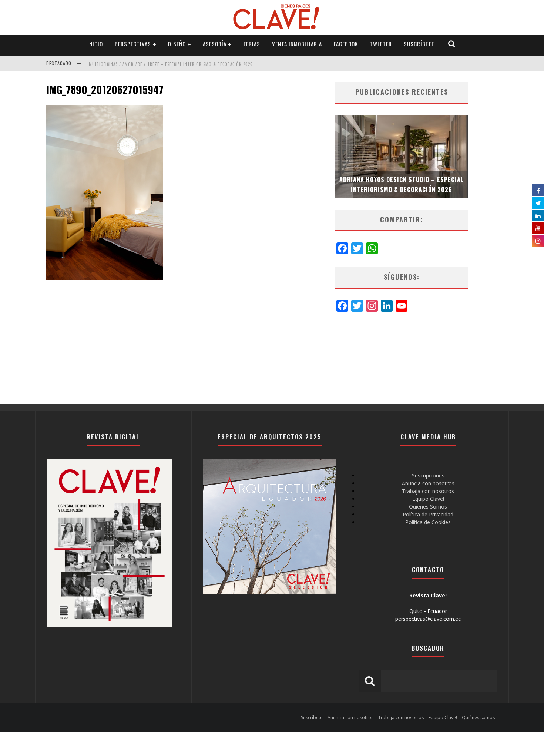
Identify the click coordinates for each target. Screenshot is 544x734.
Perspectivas (133, 44)
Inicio (95, 44)
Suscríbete (419, 44)
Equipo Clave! (428, 498)
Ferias (252, 44)
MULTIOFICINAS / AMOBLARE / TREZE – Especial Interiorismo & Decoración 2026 (171, 64)
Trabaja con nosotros (428, 491)
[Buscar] (452, 44)
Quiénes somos (478, 717)
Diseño (177, 44)
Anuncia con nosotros (428, 483)
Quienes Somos (428, 506)
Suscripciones (428, 475)
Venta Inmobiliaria (297, 44)
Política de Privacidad (428, 514)
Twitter (381, 44)
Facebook (346, 44)
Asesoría (214, 44)
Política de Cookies (428, 522)
